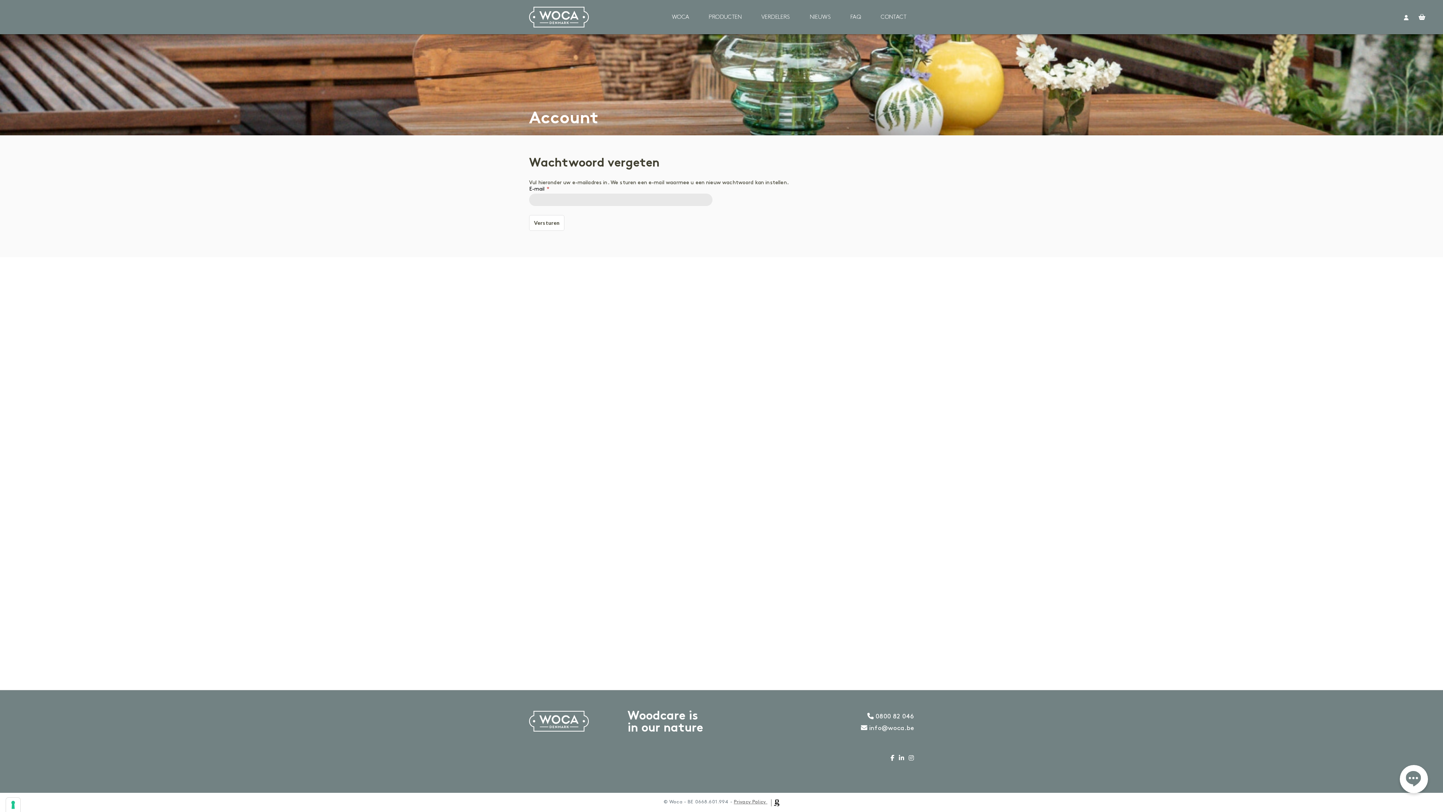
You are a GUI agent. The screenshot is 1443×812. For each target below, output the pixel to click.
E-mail (537, 188)
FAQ (855, 17)
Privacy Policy (750, 802)
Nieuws (820, 17)
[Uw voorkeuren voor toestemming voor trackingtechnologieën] (13, 805)
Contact (893, 17)
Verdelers (775, 17)
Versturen (547, 223)
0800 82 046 (894, 717)
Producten (725, 17)
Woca (681, 17)
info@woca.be (890, 728)
